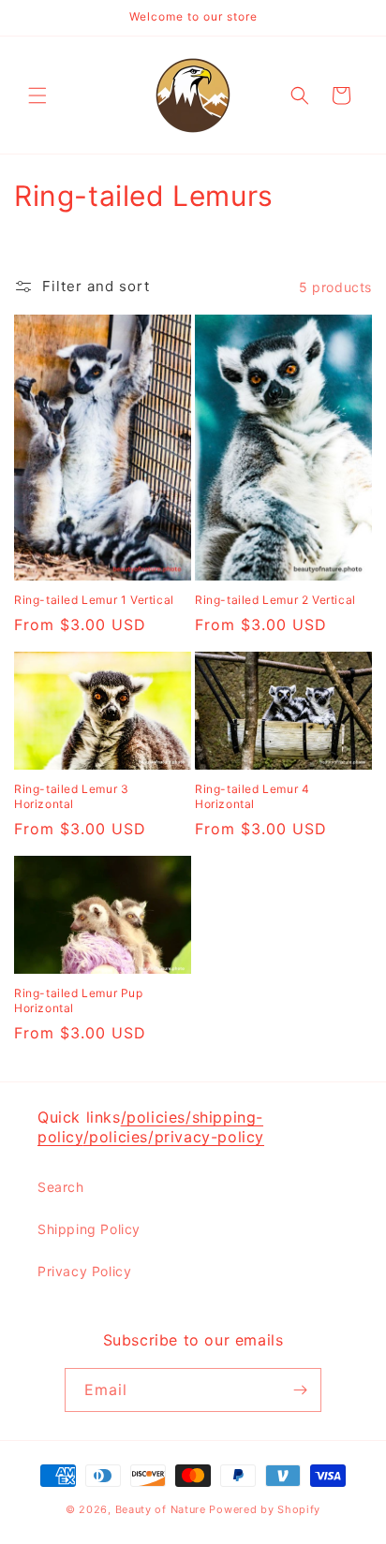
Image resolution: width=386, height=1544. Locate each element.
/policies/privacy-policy (173, 1136)
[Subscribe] (299, 1390)
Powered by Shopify (264, 1509)
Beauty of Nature (160, 1509)
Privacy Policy (84, 1271)
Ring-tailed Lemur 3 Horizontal (71, 796)
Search (60, 1187)
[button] (37, 95)
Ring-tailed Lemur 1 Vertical (94, 600)
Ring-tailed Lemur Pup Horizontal (78, 1000)
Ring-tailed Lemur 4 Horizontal (252, 796)
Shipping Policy (89, 1229)
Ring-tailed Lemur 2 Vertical (275, 600)
